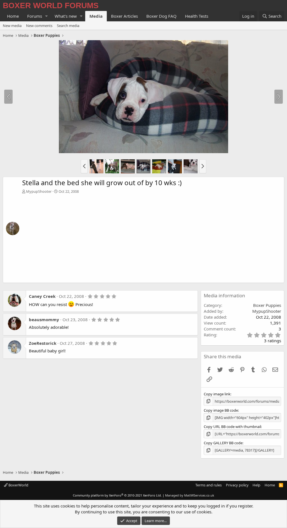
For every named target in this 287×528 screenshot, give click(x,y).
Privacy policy (237, 485)
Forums (34, 16)
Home (13, 16)
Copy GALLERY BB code (223, 442)
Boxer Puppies (267, 305)
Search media (68, 25)
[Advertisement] (151, 236)
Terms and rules (208, 485)
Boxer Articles (124, 16)
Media (96, 16)
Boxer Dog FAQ (161, 16)
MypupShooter (39, 191)
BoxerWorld (18, 485)
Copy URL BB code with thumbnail (232, 426)
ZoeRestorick (42, 343)
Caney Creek (42, 296)
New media (12, 25)
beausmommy (44, 319)
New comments (39, 25)
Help (256, 485)
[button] (46, 16)
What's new (66, 16)
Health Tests (196, 16)
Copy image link (217, 393)
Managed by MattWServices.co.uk (189, 495)
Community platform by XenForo (117, 495)
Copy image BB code (221, 410)
